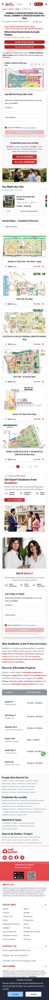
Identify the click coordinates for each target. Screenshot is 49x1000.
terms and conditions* (29, 127)
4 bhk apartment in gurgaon (27, 826)
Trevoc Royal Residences (18, 842)
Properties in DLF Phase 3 (9, 809)
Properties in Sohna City (8, 814)
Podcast (27, 939)
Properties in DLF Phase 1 (9, 806)
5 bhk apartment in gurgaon (10, 828)
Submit (24, 630)
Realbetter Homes (32, 931)
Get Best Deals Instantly (24, 42)
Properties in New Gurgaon (10, 812)
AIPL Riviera (35, 840)
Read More (33, 977)
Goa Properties (9, 931)
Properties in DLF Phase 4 (25, 809)
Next (36, 466)
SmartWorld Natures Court (34, 842)
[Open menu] (46, 4)
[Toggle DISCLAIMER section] (45, 966)
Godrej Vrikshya (23, 837)
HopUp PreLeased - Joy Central (21, 840)
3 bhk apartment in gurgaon (10, 826)
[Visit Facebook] (16, 857)
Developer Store (10, 935)
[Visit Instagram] (5, 858)
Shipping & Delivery (11, 924)
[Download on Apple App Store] (19, 877)
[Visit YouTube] (11, 858)
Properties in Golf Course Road (10, 800)
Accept (15, 994)
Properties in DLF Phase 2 (24, 806)
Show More (6, 57)
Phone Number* (10, 117)
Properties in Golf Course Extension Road (31, 800)
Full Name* (8, 107)
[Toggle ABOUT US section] (45, 885)
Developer (28, 916)
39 (30, 466)
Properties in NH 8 (22, 814)
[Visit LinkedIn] (22, 858)
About (5, 909)
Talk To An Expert (14, 500)
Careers (6, 912)
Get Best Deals (24, 132)
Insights (6, 928)
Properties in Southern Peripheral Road (31, 812)
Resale (26, 935)
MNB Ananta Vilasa (34, 837)
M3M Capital (14, 837)
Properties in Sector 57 (40, 809)
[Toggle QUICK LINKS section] (45, 904)
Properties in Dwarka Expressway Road (28, 803)
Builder (27, 912)
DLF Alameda (6, 837)
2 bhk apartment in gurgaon (26, 823)
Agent (26, 909)
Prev (13, 466)
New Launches (9, 939)
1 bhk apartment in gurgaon (9, 823)
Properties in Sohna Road (9, 803)
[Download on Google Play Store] (19, 873)
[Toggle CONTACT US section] (45, 946)
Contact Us (8, 916)
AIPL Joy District (6, 840)
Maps (26, 924)
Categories (28, 920)
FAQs (5, 920)
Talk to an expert (24, 157)
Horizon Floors (6, 842)
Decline (33, 994)
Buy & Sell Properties (24, 162)
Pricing (27, 928)
